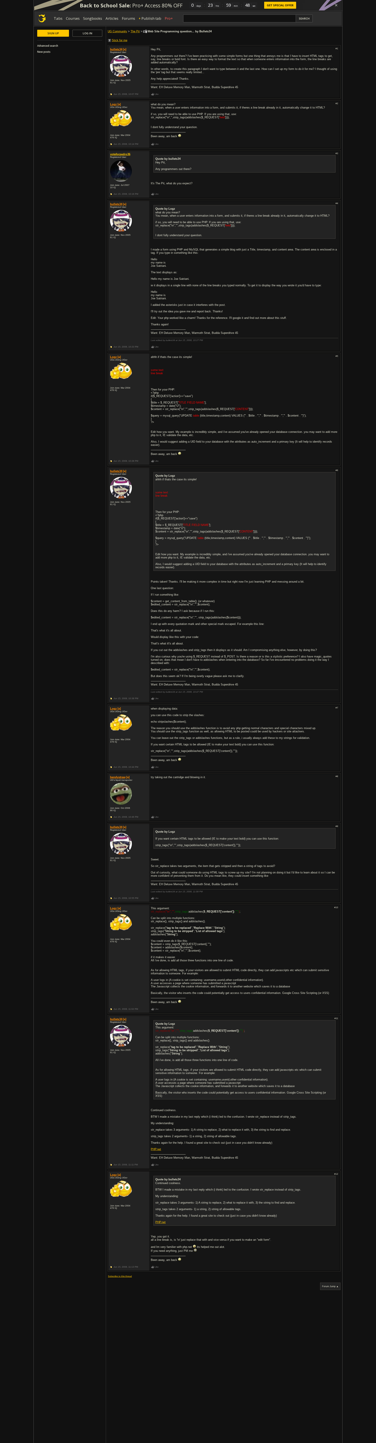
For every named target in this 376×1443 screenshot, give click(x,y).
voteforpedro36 (120, 154)
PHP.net (156, 1149)
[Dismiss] (336, 5)
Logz (113, 104)
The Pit (135, 31)
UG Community (117, 31)
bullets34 (116, 49)
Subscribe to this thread (120, 1276)
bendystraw (118, 777)
